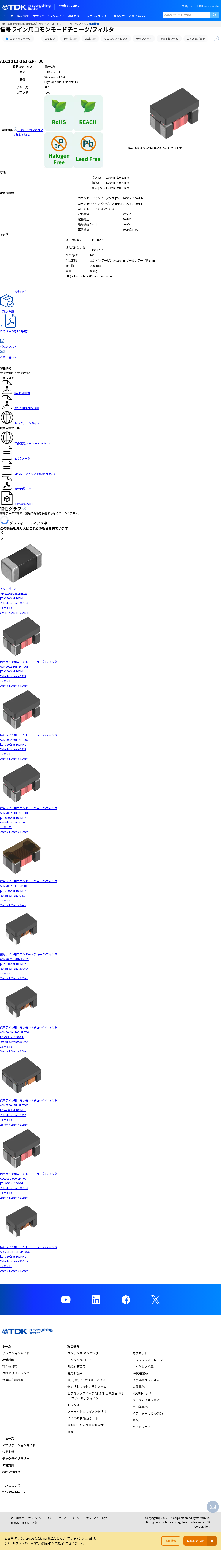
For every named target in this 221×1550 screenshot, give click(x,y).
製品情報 (15, 23)
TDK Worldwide (208, 6)
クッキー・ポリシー (70, 1518)
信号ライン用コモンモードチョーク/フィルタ (62, 23)
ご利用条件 (17, 1518)
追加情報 (170, 1541)
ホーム (6, 23)
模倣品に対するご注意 (24, 1523)
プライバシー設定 (96, 1518)
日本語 (183, 6)
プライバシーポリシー (41, 1518)
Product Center (69, 6)
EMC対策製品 (28, 23)
